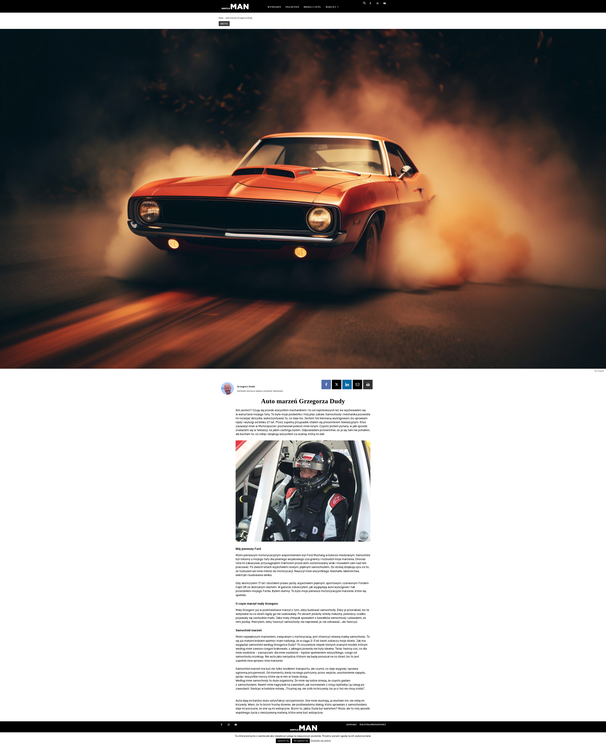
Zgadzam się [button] (283, 741)
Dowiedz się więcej (320, 740)
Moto (221, 18)
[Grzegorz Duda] (227, 388)
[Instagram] (377, 3)
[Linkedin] (347, 384)
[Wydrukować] (368, 384)
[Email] (357, 384)
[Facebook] (370, 3)
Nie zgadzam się (301, 741)
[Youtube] (384, 3)
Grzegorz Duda (246, 386)
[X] (336, 384)
